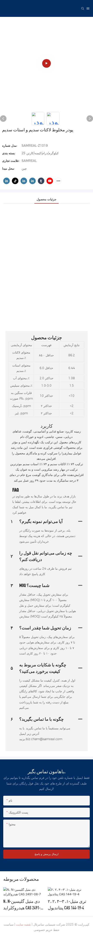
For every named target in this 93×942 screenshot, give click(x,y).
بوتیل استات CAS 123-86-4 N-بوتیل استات (68, 904)
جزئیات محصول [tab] (46, 199)
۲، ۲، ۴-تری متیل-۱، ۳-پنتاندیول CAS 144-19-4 (22, 904)
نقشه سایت (23, 924)
